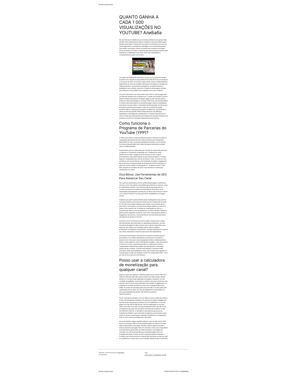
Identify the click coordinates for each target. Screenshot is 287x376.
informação (121, 352)
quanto (151, 355)
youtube (164, 355)
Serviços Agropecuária (106, 4)
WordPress (185, 371)
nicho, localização (135, 142)
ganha (146, 355)
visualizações (157, 355)
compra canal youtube (151, 77)
